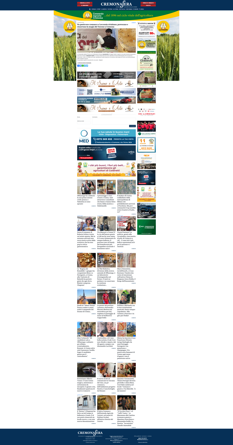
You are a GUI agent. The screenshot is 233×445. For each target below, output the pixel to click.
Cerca (142, 9)
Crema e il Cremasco (148, 3)
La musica (104, 9)
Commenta (132, 126)
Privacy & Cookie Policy (142, 442)
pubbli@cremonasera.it (143, 439)
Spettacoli (122, 9)
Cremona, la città (85, 3)
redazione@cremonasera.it (117, 440)
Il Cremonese (84, 5)
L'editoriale (129, 9)
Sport (98, 9)
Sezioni (136, 9)
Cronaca (94, 9)
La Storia (115, 9)
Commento (94, 117)
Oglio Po (148, 5)
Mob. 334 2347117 (143, 438)
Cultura (110, 9)
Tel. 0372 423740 (143, 437)
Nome (78, 117)
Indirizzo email (80, 121)
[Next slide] (134, 41)
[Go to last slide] (79, 41)
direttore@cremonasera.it (117, 436)
